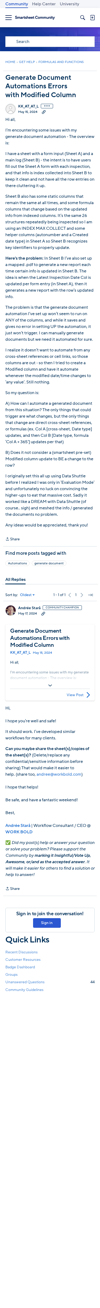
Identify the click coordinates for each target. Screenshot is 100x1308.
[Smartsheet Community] (35, 17)
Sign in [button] (47, 922)
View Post (75, 694)
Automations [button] (17, 563)
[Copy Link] (44, 111)
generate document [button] (49, 563)
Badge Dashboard (20, 967)
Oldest (26, 595)
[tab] (15, 579)
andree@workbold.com (59, 774)
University (69, 4)
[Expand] (50, 685)
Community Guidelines (24, 989)
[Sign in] (92, 17)
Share (12, 539)
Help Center (44, 4)
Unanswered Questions (50, 982)
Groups (11, 974)
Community (16, 4)
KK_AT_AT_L (28, 106)
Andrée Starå (29, 608)
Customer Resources (23, 959)
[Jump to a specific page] (90, 595)
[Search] (82, 17)
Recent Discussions (21, 952)
